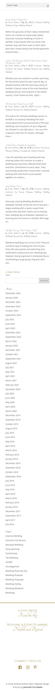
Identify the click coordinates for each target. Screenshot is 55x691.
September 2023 (13, 315)
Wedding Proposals (15, 579)
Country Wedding (42, 65)
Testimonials (11, 553)
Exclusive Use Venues (14, 69)
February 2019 (12, 454)
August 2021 (11, 363)
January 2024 (12, 297)
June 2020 (10, 398)
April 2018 (10, 494)
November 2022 (13, 332)
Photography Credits (27, 636)
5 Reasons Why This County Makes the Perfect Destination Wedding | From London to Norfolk (26, 61)
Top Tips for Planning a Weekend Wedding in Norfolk (21, 230)
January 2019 (12, 459)
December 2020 (13, 389)
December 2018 (13, 463)
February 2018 (12, 502)
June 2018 (10, 485)
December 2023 (13, 302)
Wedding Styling (11, 25)
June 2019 (10, 437)
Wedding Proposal (14, 575)
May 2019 (10, 441)
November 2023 (13, 306)
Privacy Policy (27, 644)
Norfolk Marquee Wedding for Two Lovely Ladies (21, 145)
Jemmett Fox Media (32, 687)
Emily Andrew (13, 22)
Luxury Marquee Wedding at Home (16, 19)
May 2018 (10, 489)
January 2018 (12, 507)
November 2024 (13, 293)
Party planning (12, 549)
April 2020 (10, 406)
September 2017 (13, 515)
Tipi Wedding (12, 557)
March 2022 (11, 341)
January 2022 (12, 345)
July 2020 (10, 393)
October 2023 (12, 310)
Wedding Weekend (25, 25)
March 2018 (11, 498)
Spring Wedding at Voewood (13, 186)
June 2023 (10, 323)
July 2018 (10, 480)
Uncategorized (25, 151)
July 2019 (10, 433)
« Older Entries (13, 272)
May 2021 (10, 371)
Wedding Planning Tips (33, 69)
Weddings (10, 592)
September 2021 (13, 358)
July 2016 (10, 524)
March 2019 (11, 450)
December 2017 (13, 511)
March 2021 (11, 380)
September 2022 (13, 337)
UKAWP (9, 562)
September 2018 (13, 476)
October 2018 (12, 472)
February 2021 (12, 385)
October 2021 (12, 354)
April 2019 (10, 446)
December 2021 (13, 350)
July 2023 (10, 319)
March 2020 (11, 411)
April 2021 (10, 376)
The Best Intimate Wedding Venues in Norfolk (19, 104)
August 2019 (11, 428)
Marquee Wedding (42, 22)
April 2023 (10, 328)
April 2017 (10, 520)
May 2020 (10, 402)
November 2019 (13, 419)
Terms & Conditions (27, 651)
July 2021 (10, 367)
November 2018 (13, 467)
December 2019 (13, 415)
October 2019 (12, 424)
